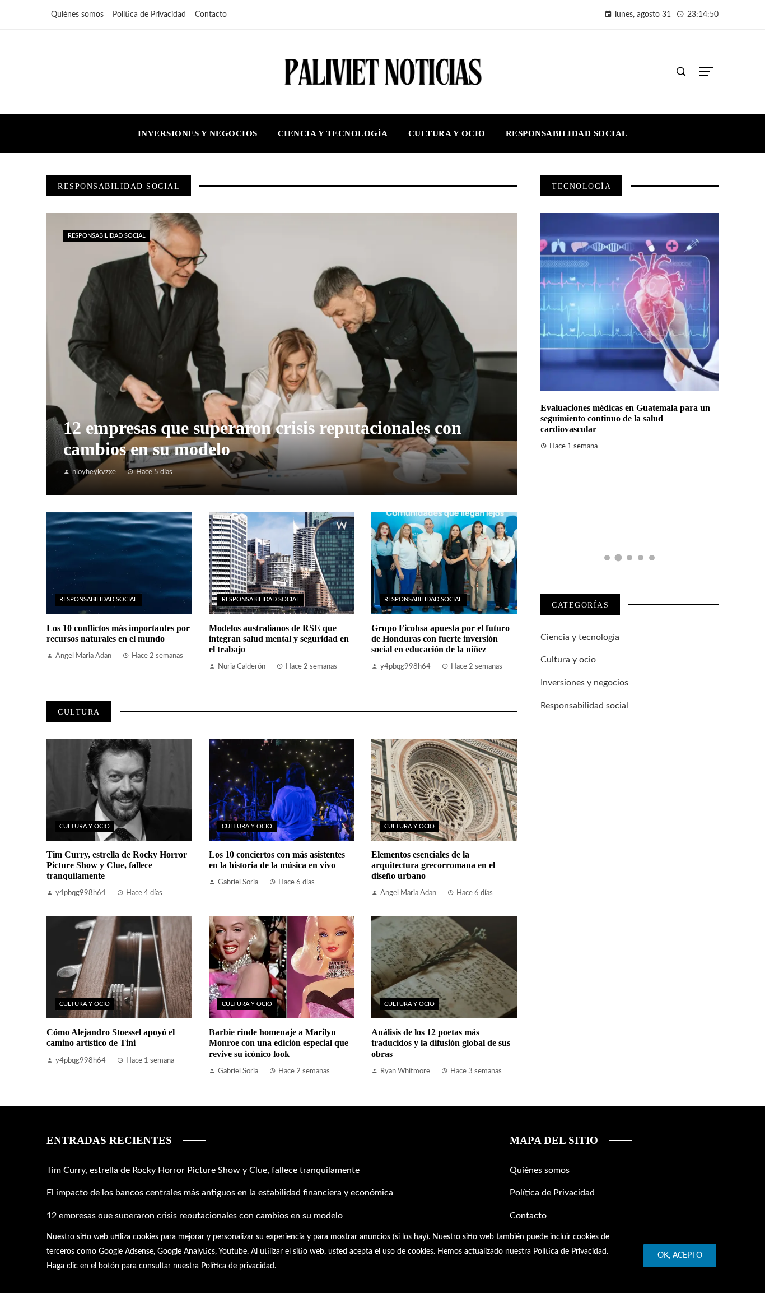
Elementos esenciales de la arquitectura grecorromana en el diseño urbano (433, 865)
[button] (607, 557)
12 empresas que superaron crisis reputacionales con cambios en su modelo (194, 1215)
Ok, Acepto (679, 1255)
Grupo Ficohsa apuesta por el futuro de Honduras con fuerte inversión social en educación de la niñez (440, 638)
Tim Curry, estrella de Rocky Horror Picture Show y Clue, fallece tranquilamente (116, 865)
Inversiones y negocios (584, 682)
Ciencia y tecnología (579, 637)
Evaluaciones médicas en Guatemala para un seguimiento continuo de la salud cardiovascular (625, 418)
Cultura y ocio (84, 826)
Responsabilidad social (107, 236)
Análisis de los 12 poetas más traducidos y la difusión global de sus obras (440, 1042)
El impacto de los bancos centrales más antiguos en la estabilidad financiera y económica (219, 1192)
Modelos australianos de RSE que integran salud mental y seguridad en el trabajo (279, 638)
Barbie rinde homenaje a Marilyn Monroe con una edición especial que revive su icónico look (278, 1042)
